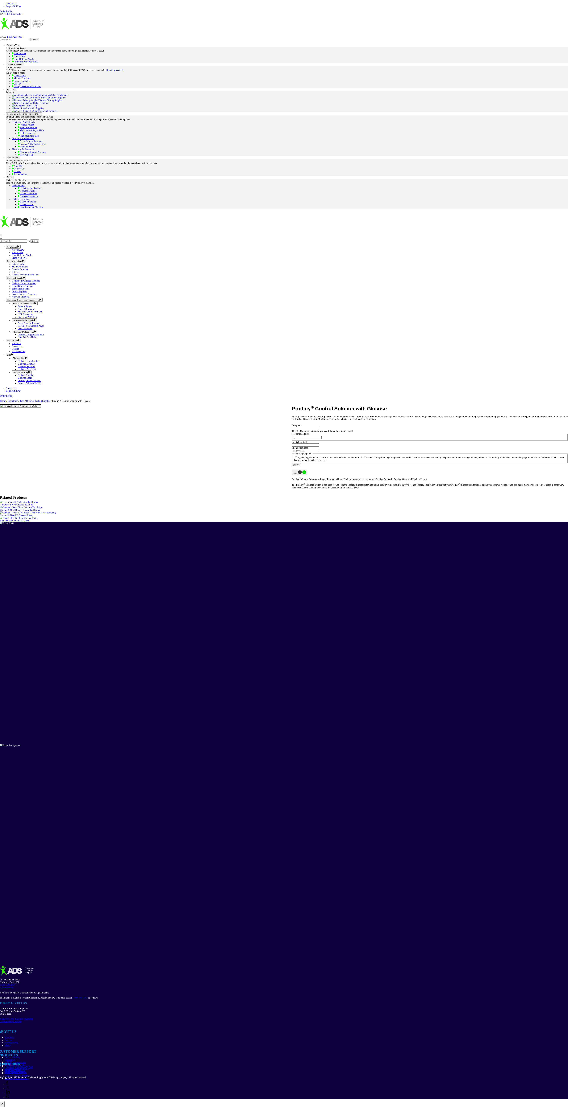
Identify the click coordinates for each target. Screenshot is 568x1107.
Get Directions (7, 987)
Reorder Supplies (22, 81)
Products (11, 89)
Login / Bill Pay (13, 6)
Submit (296, 465)
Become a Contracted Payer (31, 326)
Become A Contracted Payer (33, 144)
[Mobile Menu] (1, 235)
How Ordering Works (24, 59)
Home (3, 401)
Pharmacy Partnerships (15, 1069)
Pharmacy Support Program (33, 152)
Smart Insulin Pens (28, 105)
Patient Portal (20, 75)
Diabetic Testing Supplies (24, 283)
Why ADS (9, 1037)
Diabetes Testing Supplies (50, 100)
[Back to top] (2, 1104)
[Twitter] (8, 1088)
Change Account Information (27, 86)
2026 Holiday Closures (11, 1021)
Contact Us (11, 3)
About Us (18, 166)
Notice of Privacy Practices (17, 1076)
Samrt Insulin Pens (20, 288)
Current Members (14, 64)
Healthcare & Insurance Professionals (23, 114)
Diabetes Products (15, 278)
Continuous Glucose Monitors (54, 95)
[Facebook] (7, 1084)
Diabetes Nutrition (28, 193)
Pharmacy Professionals (23, 149)
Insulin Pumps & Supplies (24, 294)
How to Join (19, 56)
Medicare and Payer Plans (32, 130)
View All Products (48, 111)
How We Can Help (27, 337)
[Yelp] (7, 1097)
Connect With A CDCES (29, 383)
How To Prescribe (28, 127)
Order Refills (6, 11)
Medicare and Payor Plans (30, 311)
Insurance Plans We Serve (26, 61)
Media (7, 1045)
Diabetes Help (18, 185)
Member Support (22, 78)
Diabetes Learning (20, 199)
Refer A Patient (27, 124)
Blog (9, 177)
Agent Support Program (31, 141)
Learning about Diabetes (31, 207)
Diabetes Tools (27, 204)
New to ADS (12, 45)
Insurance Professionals (23, 138)
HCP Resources (27, 133)
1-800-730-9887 (80, 997)
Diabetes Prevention (29, 196)
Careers (17, 171)
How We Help (26, 154)
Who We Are (12, 158)
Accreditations (20, 174)
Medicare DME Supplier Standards (16, 1019)
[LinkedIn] (8, 1093)
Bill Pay (17, 83)
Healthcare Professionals (23, 122)
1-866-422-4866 (14, 37)
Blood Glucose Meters (38, 103)
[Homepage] (22, 34)
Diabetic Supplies (28, 201)
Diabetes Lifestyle (28, 191)
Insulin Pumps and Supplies (53, 97)
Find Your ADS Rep (29, 136)
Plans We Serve (27, 146)
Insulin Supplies (36, 108)
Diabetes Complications (31, 188)
